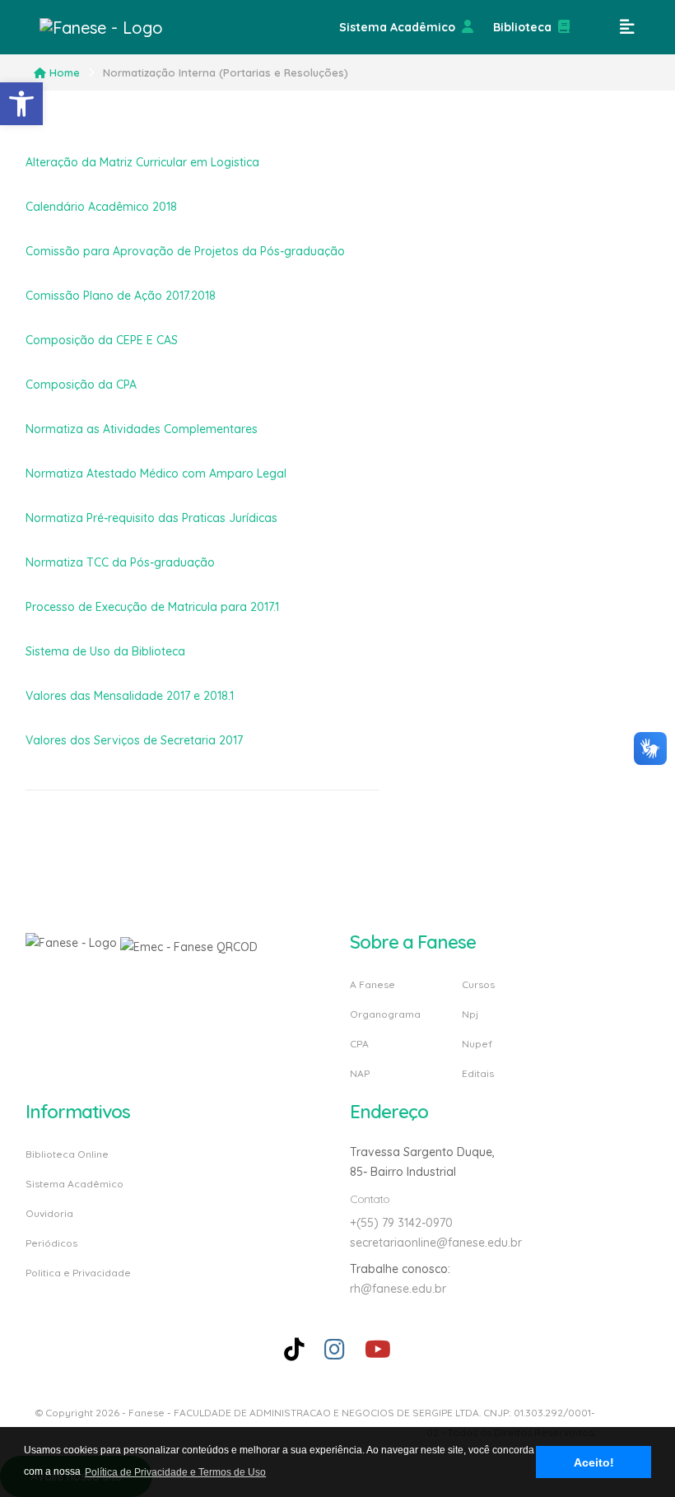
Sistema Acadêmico (397, 27)
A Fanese (372, 985)
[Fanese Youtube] (378, 1349)
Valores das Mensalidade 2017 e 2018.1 (130, 695)
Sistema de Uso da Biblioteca (105, 651)
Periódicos (51, 1243)
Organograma (385, 1014)
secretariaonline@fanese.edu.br (436, 1242)
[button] (21, 103)
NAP (360, 1073)
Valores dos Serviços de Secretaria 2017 (134, 740)
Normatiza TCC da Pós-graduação (120, 562)
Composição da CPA (81, 384)
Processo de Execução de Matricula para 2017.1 (152, 606)
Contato (369, 1199)
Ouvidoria (49, 1213)
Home (64, 72)
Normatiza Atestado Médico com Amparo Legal (156, 473)
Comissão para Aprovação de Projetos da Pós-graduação (185, 251)
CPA (359, 1044)
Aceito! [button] (594, 1462)
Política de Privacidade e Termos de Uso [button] (175, 1472)
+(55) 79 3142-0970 (401, 1222)
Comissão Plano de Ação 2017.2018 (121, 295)
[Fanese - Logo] (122, 27)
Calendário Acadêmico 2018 (101, 206)
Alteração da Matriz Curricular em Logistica (142, 162)
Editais (478, 1073)
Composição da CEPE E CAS (102, 340)
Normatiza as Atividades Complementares (142, 429)
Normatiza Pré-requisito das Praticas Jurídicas (151, 518)
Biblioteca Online (67, 1155)
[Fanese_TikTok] (294, 1349)
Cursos (478, 985)
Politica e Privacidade (78, 1272)
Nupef (477, 1044)
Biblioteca (522, 27)
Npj (470, 1014)
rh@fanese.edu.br (398, 1288)
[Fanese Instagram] (334, 1349)
